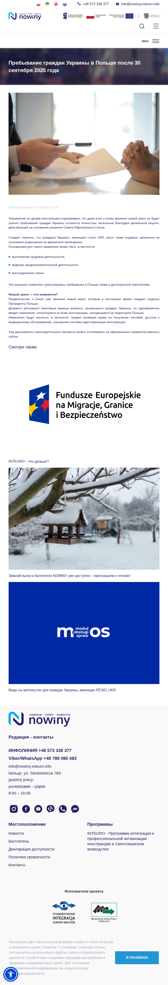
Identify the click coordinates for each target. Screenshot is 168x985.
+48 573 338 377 (96, 4)
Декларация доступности (31, 849)
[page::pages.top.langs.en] (56, 4)
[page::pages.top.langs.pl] (38, 4)
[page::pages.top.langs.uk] (47, 4)
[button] (10, 974)
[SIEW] (64, 912)
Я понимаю (137, 957)
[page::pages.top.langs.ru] (65, 4)
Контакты (17, 865)
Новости (16, 833)
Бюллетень (19, 841)
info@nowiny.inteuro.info (140, 4)
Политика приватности (29, 857)
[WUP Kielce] (104, 912)
